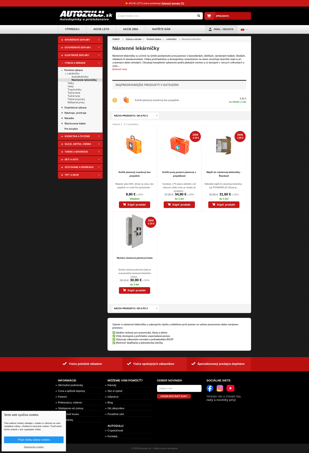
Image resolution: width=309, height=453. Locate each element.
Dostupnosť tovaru (68, 414)
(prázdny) (222, 16)
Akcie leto (101, 29)
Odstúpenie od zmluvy (70, 408)
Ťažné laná (74, 92)
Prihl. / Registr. (224, 29)
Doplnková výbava (75, 107)
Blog (110, 402)
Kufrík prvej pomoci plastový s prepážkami (179, 174)
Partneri (62, 396)
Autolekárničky (80, 76)
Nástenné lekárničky (84, 80)
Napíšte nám (161, 29)
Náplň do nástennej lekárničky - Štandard (223, 174)
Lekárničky (73, 73)
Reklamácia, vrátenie (70, 402)
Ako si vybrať (115, 391)
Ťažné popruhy (76, 99)
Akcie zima (130, 29)
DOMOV (116, 39)
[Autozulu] (86, 16)
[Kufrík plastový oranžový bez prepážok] (134, 145)
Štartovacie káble (76, 123)
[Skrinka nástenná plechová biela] (134, 231)
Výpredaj (72, 29)
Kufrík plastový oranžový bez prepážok (157, 100)
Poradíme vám (116, 414)
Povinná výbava (73, 70)
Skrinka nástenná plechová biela (135, 258)
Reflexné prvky (76, 102)
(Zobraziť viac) (119, 69)
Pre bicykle (71, 128)
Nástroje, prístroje (75, 112)
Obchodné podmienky (70, 385)
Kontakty (112, 436)
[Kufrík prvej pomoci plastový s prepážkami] (179, 145)
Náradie (69, 118)
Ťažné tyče (74, 96)
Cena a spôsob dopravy (71, 391)
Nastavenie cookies (34, 447)
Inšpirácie (113, 396)
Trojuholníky (74, 89)
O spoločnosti (115, 430)
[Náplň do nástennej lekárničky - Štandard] (223, 145)
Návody (112, 385)
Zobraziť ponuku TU (172, 3)
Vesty (71, 86)
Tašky (71, 83)
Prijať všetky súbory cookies (34, 439)
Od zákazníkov (116, 408)
